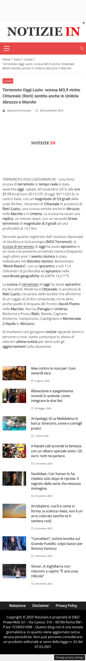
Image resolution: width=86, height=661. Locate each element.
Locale (8, 81)
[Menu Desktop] (7, 48)
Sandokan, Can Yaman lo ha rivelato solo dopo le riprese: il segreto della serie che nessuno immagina (56, 481)
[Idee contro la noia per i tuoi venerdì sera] (14, 373)
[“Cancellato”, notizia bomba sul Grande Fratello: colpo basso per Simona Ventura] (14, 543)
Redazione (17, 605)
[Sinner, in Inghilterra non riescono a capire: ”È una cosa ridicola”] (14, 571)
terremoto (30, 284)
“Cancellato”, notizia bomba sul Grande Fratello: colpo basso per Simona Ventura (57, 543)
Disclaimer (40, 605)
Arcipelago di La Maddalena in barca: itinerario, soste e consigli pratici (56, 423)
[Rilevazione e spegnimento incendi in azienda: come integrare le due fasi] (14, 396)
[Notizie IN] (43, 31)
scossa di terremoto (18, 246)
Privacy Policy (66, 605)
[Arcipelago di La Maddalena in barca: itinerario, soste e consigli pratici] (14, 423)
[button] (81, 48)
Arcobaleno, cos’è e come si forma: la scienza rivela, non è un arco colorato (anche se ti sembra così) (57, 513)
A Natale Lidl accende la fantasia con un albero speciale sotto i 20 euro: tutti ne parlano (56, 451)
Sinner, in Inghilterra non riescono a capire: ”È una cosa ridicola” (54, 571)
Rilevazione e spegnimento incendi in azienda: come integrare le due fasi (52, 396)
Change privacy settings (69, 657)
